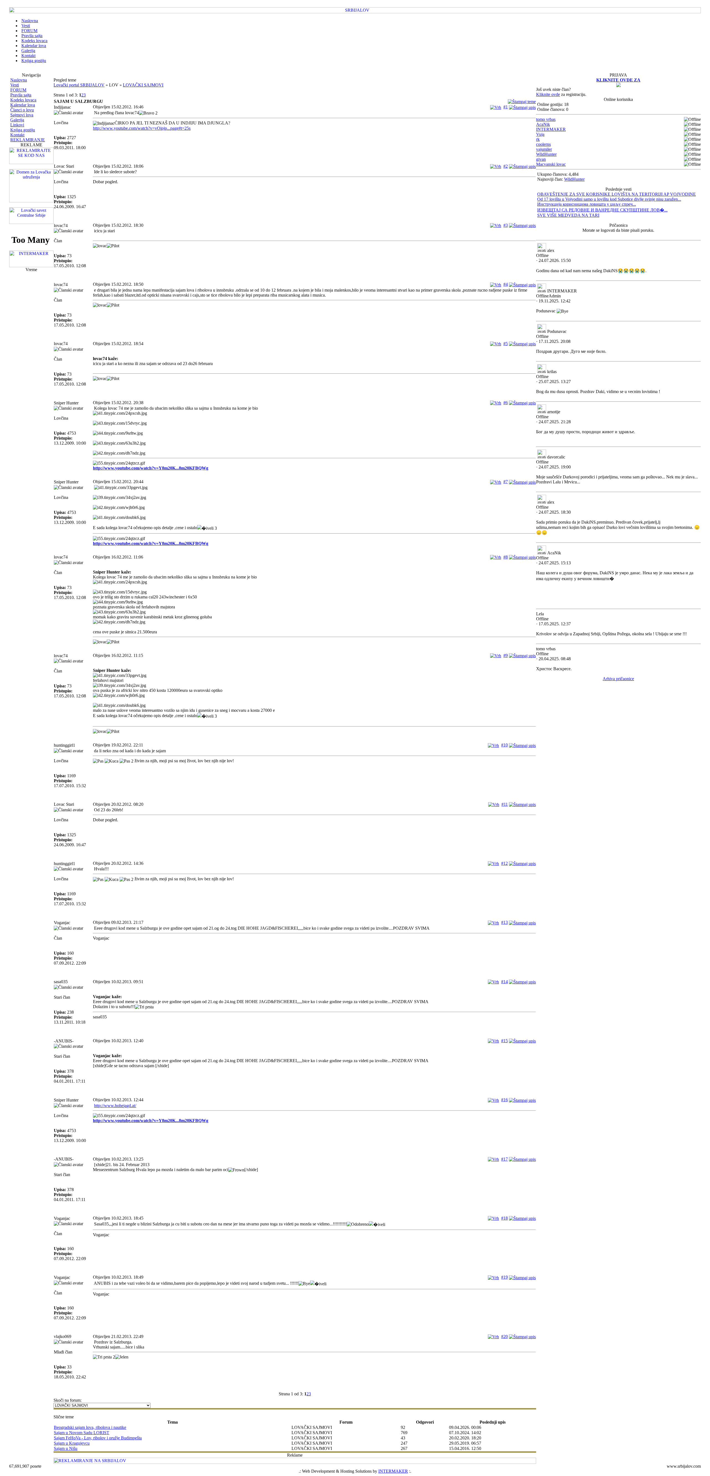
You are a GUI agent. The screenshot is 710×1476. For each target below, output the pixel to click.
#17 (504, 1159)
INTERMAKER (551, 129)
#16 (504, 1099)
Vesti (14, 85)
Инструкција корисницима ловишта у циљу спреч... (586, 204)
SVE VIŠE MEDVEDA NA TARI (568, 215)
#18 (504, 1218)
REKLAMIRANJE (27, 139)
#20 (504, 1336)
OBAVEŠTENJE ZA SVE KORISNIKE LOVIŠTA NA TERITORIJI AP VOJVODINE (616, 194)
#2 (505, 166)
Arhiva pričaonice (618, 678)
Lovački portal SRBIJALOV (79, 85)
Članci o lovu (22, 110)
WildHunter (546, 154)
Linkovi (17, 125)
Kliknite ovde (548, 94)
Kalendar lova (22, 105)
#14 (504, 981)
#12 (504, 863)
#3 (505, 225)
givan (541, 159)
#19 (504, 1277)
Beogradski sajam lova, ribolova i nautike (90, 1427)
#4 (505, 284)
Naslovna (18, 80)
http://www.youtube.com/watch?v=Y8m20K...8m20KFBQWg (150, 468)
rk (538, 139)
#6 (505, 402)
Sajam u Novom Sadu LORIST (81, 1432)
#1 (505, 106)
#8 (505, 557)
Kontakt (17, 134)
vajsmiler (544, 149)
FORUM (18, 90)
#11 (504, 804)
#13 (504, 922)
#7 (505, 481)
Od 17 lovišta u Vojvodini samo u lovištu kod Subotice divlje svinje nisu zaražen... (609, 199)
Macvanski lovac (551, 164)
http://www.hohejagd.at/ (115, 1105)
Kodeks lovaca (23, 100)
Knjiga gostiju (22, 130)
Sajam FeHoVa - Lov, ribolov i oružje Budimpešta (98, 1438)
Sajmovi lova (21, 115)
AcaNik (543, 124)
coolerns (543, 144)
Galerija (17, 120)
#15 (504, 1040)
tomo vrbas (546, 119)
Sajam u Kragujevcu (72, 1443)
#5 (505, 343)
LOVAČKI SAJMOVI (143, 85)
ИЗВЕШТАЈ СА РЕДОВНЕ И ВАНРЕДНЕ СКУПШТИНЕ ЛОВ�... (602, 210)
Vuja (540, 134)
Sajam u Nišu (65, 1448)
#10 (504, 745)
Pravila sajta (20, 95)
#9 (505, 655)
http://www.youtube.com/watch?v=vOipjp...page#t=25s (142, 128)
